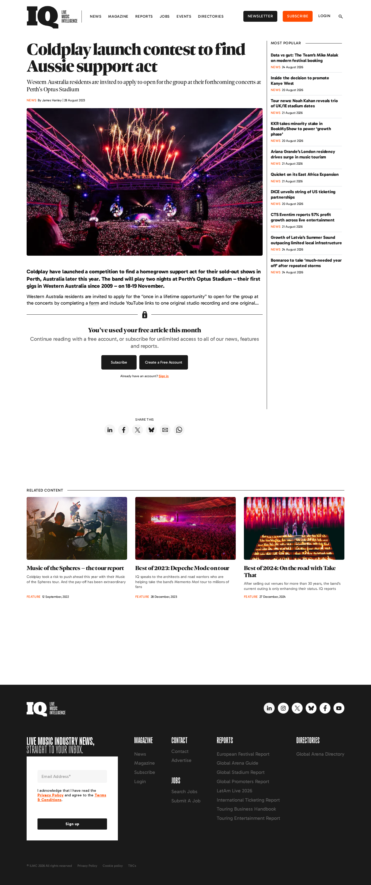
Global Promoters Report (243, 781)
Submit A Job (185, 801)
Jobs (165, 16)
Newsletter (260, 16)
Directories (211, 16)
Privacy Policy (87, 866)
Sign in (164, 376)
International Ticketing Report (248, 800)
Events (184, 16)
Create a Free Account (164, 362)
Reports (144, 16)
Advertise (181, 760)
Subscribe (297, 16)
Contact (179, 751)
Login (324, 16)
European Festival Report (243, 754)
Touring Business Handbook (246, 809)
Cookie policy (113, 866)
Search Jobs (184, 792)
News (95, 16)
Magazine (118, 16)
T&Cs (132, 866)
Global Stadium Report (241, 772)
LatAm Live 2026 (234, 791)
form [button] (94, 303)
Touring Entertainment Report (248, 818)
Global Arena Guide (237, 763)
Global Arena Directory (320, 754)
